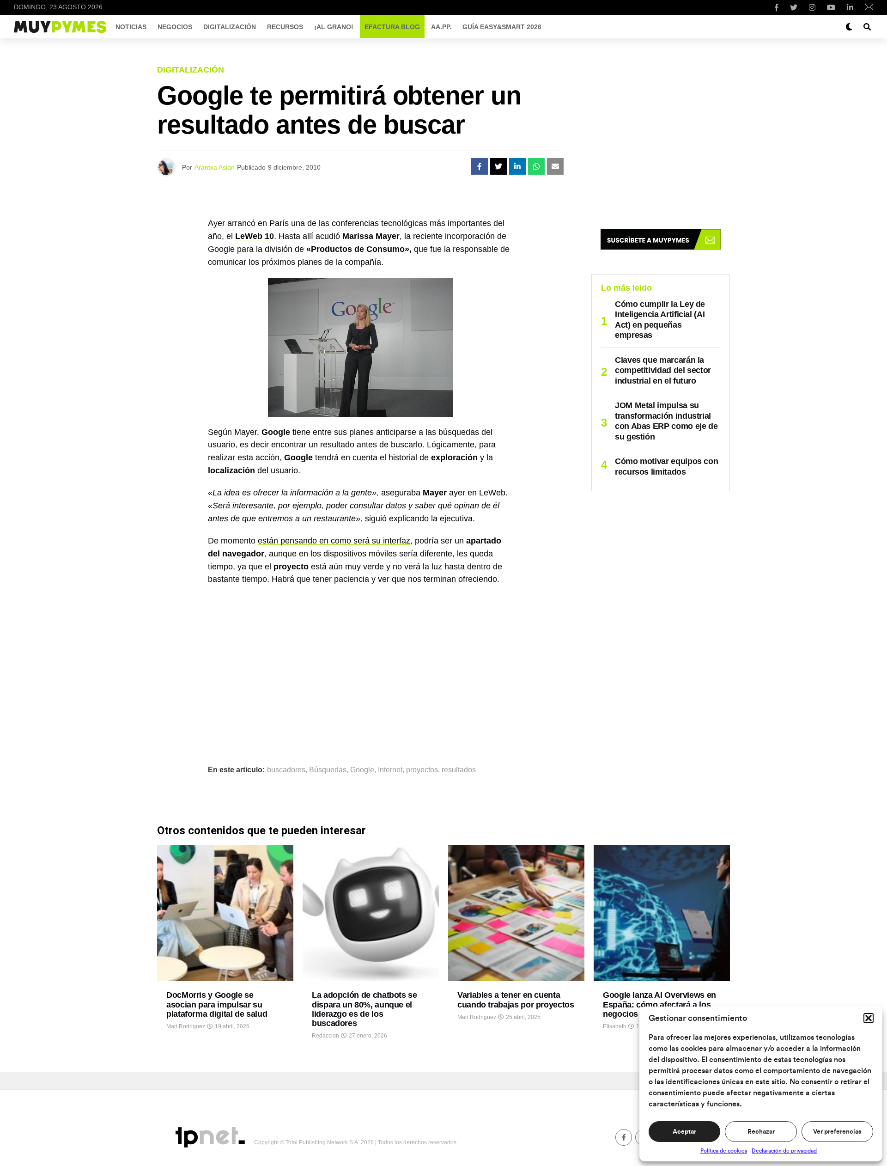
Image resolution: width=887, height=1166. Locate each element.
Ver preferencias (837, 1132)
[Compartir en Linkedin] (517, 166)
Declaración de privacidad (784, 1151)
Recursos (285, 27)
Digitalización (229, 27)
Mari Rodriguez (185, 1026)
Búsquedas (327, 770)
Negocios (175, 27)
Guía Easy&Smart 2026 (501, 27)
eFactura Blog (392, 27)
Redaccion (325, 1035)
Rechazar (761, 1132)
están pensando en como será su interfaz (334, 540)
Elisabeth (614, 1026)
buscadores (286, 770)
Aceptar (684, 1132)
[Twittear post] (498, 166)
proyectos (422, 770)
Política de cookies (723, 1151)
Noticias (130, 27)
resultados (459, 770)
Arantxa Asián (214, 167)
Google (362, 770)
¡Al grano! (333, 27)
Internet (390, 770)
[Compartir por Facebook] (479, 166)
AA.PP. (441, 27)
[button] (868, 1018)
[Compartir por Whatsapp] (536, 166)
